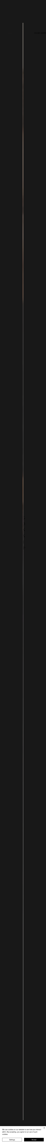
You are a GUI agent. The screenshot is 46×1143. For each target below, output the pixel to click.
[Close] (43, 1129)
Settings (12, 1140)
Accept (34, 1140)
